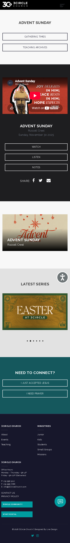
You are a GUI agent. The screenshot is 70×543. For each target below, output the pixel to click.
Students (42, 444)
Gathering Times (35, 36)
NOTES (36, 167)
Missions (41, 454)
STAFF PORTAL (10, 514)
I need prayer (35, 393)
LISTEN (36, 157)
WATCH (36, 147)
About (4, 434)
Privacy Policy (10, 496)
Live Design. (52, 529)
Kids (39, 439)
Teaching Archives (35, 47)
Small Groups (44, 449)
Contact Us (8, 493)
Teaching (6, 444)
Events (4, 439)
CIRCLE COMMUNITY (13, 504)
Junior (40, 434)
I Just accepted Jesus (35, 383)
